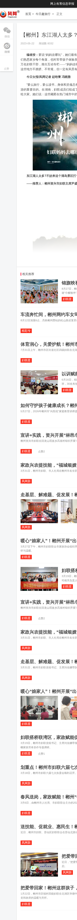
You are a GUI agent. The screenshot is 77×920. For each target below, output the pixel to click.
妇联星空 (67, 299)
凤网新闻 (26, 481)
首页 (28, 14)
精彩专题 (26, 331)
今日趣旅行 (43, 14)
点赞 (6, 63)
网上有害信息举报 (62, 3)
